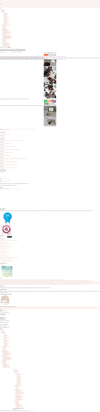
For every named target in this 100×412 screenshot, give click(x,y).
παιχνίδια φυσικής (71, 283)
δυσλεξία (33, 282)
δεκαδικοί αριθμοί (70, 281)
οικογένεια (45, 283)
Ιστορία (88, 280)
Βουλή (52, 280)
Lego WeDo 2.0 (65, 59)
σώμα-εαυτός (40, 284)
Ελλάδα (81, 280)
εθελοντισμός (36, 282)
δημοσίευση (87, 281)
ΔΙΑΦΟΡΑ (4, 41)
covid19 (23, 279)
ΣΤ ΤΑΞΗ (4, 20)
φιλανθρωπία (61, 284)
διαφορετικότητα (17, 282)
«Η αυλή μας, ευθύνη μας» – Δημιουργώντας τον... (8, 146)
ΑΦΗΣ (34, 280)
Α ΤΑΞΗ (4, 12)
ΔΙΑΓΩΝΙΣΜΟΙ (5, 34)
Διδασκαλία (62, 280)
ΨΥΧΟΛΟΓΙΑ (5, 45)
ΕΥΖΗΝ (68, 280)
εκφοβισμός (63, 282)
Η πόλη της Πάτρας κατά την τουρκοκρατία (6, 260)
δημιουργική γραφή (79, 281)
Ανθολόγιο (38, 280)
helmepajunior (34, 279)
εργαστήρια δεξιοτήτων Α (85, 282)
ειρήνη (39, 282)
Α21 (32, 280)
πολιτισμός (89, 283)
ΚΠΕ (89, 280)
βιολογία (21, 281)
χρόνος (79, 284)
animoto (9, 279)
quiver (60, 279)
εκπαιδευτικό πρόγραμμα (59, 282)
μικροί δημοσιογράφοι (27, 283)
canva (17, 279)
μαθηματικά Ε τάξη (3, 283)
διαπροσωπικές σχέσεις (9, 282)
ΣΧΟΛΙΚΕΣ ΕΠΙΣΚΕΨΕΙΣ (6, 37)
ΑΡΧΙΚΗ (3, 9)
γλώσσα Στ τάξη (52, 281)
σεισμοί (10, 284)
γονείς (55, 281)
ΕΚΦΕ (66, 280)
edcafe (27, 279)
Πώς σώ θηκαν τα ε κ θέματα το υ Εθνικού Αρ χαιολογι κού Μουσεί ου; (9, 240)
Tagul (12, 280)
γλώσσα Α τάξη (37, 281)
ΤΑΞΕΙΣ (3, 11)
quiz (61, 279)
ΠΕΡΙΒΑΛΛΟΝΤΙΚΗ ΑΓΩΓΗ (7, 31)
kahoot (44, 279)
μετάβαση (18, 283)
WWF (31, 280)
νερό (37, 283)
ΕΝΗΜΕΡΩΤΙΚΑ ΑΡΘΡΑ (6, 367)
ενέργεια (66, 282)
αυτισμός (9, 281)
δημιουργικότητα (83, 281)
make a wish (49, 279)
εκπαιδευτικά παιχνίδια (53, 282)
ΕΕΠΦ (65, 280)
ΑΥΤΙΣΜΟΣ (4, 361)
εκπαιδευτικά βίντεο (47, 282)
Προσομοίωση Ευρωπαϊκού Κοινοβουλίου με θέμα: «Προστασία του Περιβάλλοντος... (14, 158)
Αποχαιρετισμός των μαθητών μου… (5, 251)
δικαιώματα (25, 282)
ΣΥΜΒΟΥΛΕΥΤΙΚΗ (6, 43)
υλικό (52, 284)
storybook (10, 280)
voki (24, 280)
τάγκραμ (43, 284)
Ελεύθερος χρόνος (77, 280)
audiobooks (11, 279)
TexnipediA (18, 280)
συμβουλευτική (17, 284)
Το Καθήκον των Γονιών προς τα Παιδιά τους (6, 246)
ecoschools (25, 279)
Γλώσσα (57, 280)
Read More (33, 410)
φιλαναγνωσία (58, 284)
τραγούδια (50, 284)
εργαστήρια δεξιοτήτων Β (92, 282)
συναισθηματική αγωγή (25, 284)
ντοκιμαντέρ (42, 283)
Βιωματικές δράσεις (48, 280)
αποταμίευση (6, 281)
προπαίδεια (4, 284)
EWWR (29, 279)
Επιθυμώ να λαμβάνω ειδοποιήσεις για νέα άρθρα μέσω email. (9, 185)
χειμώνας (76, 284)
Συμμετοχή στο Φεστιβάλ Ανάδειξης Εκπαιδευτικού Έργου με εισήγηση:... (12, 140)
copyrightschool (20, 279)
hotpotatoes (37, 279)
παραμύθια (77, 283)
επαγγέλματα (73, 282)
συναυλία (29, 284)
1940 (1, 279)
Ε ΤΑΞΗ (4, 27)
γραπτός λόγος (60, 281)
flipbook (31, 279)
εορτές (68, 282)
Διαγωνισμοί (59, 280)
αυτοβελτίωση (12, 281)
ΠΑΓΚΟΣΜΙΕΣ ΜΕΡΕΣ (6, 38)
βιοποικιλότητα (24, 281)
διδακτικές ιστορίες (21, 282)
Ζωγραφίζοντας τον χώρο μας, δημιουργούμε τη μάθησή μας (9, 149)
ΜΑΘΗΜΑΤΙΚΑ (7, 16)
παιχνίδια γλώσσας (60, 283)
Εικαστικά (74, 280)
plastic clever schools (57, 279)
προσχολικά (7, 284)
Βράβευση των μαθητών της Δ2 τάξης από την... (6, 243)
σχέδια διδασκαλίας (32, 284)
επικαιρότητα (76, 282)
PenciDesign (16, 306)
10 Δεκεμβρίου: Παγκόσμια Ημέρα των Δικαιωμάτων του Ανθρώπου (9, 257)
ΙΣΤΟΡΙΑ (6, 23)
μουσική (34, 283)
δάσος (63, 281)
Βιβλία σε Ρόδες (44, 280)
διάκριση (90, 281)
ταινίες (46, 284)
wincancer (26, 280)
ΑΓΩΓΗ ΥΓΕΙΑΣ (5, 352)
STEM (6, 280)
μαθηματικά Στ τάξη (8, 283)
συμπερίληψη (20, 284)
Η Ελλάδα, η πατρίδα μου (3, 249)
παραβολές (74, 283)
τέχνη (45, 284)
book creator (14, 279)
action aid (7, 279)
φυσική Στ (67, 284)
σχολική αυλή (37, 284)
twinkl (20, 280)
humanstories (40, 279)
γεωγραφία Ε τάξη (32, 281)
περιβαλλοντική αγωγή (84, 283)
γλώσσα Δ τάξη (45, 281)
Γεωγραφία (54, 280)
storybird (8, 280)
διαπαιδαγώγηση (4, 282)
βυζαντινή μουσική (28, 281)
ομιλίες (48, 283)
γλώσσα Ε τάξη (48, 281)
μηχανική (24, 283)
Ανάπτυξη (36, 280)
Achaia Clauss (4, 279)
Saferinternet (3, 280)
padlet (53, 279)
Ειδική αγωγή (71, 280)
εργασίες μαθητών (80, 282)
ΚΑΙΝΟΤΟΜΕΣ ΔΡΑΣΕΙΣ (6, 36)
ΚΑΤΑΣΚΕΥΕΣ (5, 350)
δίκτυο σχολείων (66, 281)
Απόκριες (41, 280)
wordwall (29, 280)
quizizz (63, 279)
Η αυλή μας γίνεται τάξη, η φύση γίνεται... (7, 152)
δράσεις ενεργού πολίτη (29, 282)
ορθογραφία (50, 283)
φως (72, 284)
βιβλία (16, 281)
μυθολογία (36, 283)
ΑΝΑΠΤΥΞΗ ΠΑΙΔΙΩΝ (6, 44)
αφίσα (14, 281)
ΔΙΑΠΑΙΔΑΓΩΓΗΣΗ (6, 364)
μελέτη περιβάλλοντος (14, 283)
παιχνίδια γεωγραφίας (55, 283)
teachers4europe (15, 280)
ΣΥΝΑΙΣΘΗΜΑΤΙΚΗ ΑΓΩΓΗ (7, 33)
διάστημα (92, 281)
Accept (31, 410)
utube (22, 280)
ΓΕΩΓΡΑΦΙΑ (6, 341)
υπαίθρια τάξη (54, 284)
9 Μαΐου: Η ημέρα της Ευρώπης (5, 155)
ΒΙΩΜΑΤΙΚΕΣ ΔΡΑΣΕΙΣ (6, 35)
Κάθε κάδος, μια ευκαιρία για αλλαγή (6, 143)
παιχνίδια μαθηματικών (66, 283)
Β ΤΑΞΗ (4, 14)
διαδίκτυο (94, 281)
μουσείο (31, 283)
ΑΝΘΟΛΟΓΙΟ (5, 24)
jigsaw (42, 279)
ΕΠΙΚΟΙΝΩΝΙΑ (4, 10)
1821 (0, 279)
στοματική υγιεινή (13, 284)
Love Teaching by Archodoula (3, 131)
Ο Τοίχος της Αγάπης (3, 254)
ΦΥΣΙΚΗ (6, 19)
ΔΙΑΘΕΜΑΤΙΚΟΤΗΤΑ (5, 29)
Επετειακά (83, 280)
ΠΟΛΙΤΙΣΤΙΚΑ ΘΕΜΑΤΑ (6, 32)
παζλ (52, 283)
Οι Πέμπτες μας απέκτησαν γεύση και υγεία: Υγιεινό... (8, 167)
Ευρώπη (86, 280)
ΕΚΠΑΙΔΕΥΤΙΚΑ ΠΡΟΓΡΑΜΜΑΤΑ (8, 358)
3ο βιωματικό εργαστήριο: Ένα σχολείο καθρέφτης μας (9, 161)
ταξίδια (48, 284)
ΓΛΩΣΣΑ (6, 13)
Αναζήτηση (9, 47)
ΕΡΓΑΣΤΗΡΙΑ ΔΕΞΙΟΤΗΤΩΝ (6, 25)
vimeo (23, 280)
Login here (9, 322)
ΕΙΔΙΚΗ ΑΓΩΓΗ (4, 39)
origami (52, 279)
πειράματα (79, 283)
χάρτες (74, 284)
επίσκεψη (70, 282)
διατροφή (13, 282)
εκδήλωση (41, 282)
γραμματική (57, 281)
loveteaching (46, 279)
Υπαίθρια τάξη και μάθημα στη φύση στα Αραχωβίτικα (9, 164)
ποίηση (87, 283)
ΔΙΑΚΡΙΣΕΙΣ (3, 332)
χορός (78, 284)
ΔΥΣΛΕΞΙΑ (4, 40)
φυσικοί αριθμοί (70, 284)
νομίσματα (39, 283)
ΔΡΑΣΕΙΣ (3, 355)
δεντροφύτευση (75, 281)
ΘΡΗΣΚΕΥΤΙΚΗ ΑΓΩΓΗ (6, 30)
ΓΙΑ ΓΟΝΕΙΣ (3, 42)
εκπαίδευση (43, 282)
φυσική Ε (64, 284)
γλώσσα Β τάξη (41, 281)
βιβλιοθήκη (18, 281)
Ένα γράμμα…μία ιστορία (3, 252)
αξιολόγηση (3, 281)
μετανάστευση (21, 283)
